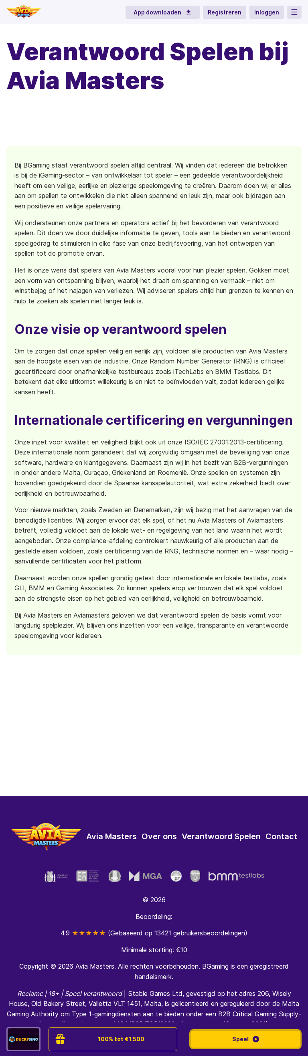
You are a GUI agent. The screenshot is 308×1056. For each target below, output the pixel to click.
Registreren (224, 12)
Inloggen (266, 12)
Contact (281, 836)
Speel (240, 1039)
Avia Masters (111, 836)
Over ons (159, 836)
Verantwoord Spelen (221, 836)
